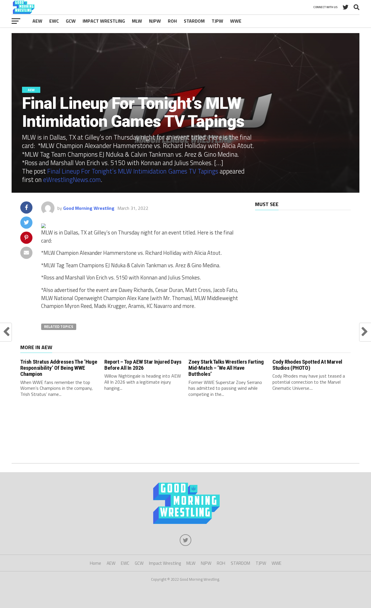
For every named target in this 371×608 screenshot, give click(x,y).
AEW (37, 20)
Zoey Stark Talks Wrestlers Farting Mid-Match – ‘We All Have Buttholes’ (226, 367)
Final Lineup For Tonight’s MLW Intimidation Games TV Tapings (132, 171)
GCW (71, 20)
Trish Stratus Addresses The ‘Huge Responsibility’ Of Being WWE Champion (58, 367)
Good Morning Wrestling (88, 208)
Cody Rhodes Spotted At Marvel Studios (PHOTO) (307, 364)
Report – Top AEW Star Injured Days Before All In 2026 (142, 364)
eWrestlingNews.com (72, 180)
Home (95, 563)
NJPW (155, 20)
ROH (172, 20)
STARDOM (194, 20)
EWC (54, 20)
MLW (137, 20)
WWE (235, 20)
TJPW (217, 20)
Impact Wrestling (104, 20)
